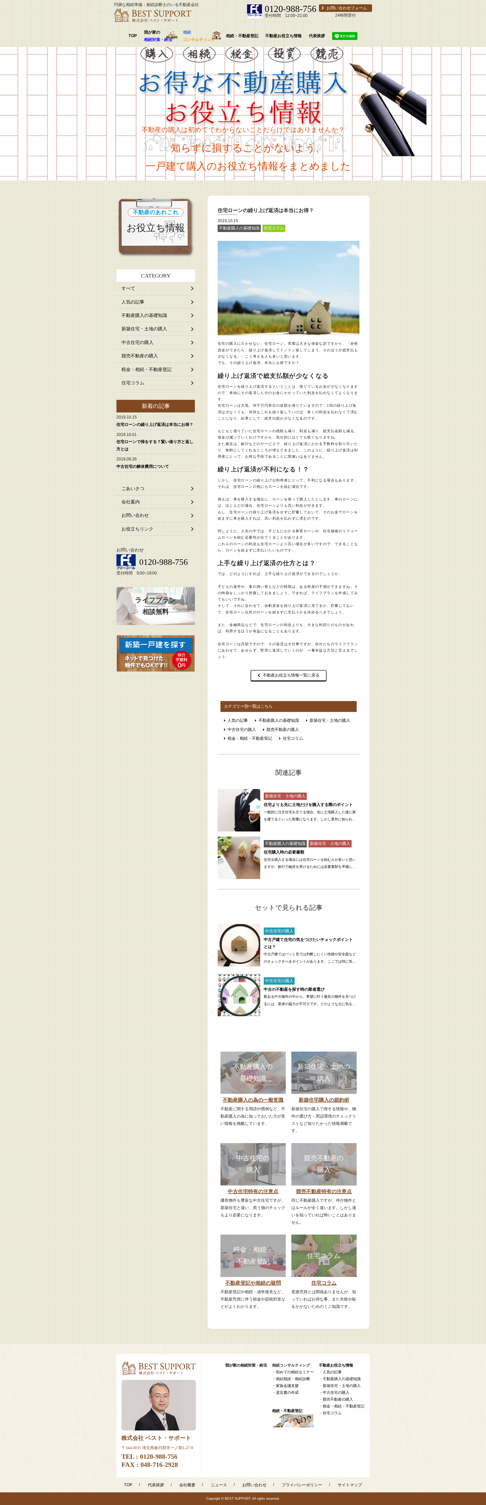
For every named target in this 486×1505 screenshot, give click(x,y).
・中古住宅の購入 (334, 1392)
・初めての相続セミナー (293, 1372)
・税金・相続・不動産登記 (341, 1406)
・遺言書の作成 (285, 1392)
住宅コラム (133, 382)
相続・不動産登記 (242, 36)
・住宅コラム (330, 1413)
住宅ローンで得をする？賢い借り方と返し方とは (154, 445)
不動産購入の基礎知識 (144, 315)
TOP (133, 36)
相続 (199, 36)
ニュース (219, 1485)
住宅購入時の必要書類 (284, 852)
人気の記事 (133, 302)
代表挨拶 (317, 36)
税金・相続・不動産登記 (147, 369)
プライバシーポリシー (302, 1485)
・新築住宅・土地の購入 (340, 1385)
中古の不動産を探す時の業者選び (294, 989)
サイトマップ (350, 1485)
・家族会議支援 (285, 1385)
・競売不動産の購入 (336, 1399)
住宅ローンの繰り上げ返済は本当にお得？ (154, 424)
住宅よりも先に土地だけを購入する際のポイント (308, 804)
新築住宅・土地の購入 (144, 328)
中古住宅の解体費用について (142, 466)
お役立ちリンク (137, 528)
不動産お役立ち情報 (283, 36)
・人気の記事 (330, 1372)
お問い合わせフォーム (347, 8)
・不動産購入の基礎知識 (340, 1379)
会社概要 (187, 1485)
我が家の (158, 36)
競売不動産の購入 (140, 355)
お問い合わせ (135, 515)
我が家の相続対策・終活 (246, 1365)
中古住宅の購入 (137, 342)
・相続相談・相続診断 (291, 1379)
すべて (128, 288)
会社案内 (131, 501)
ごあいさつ (133, 488)
